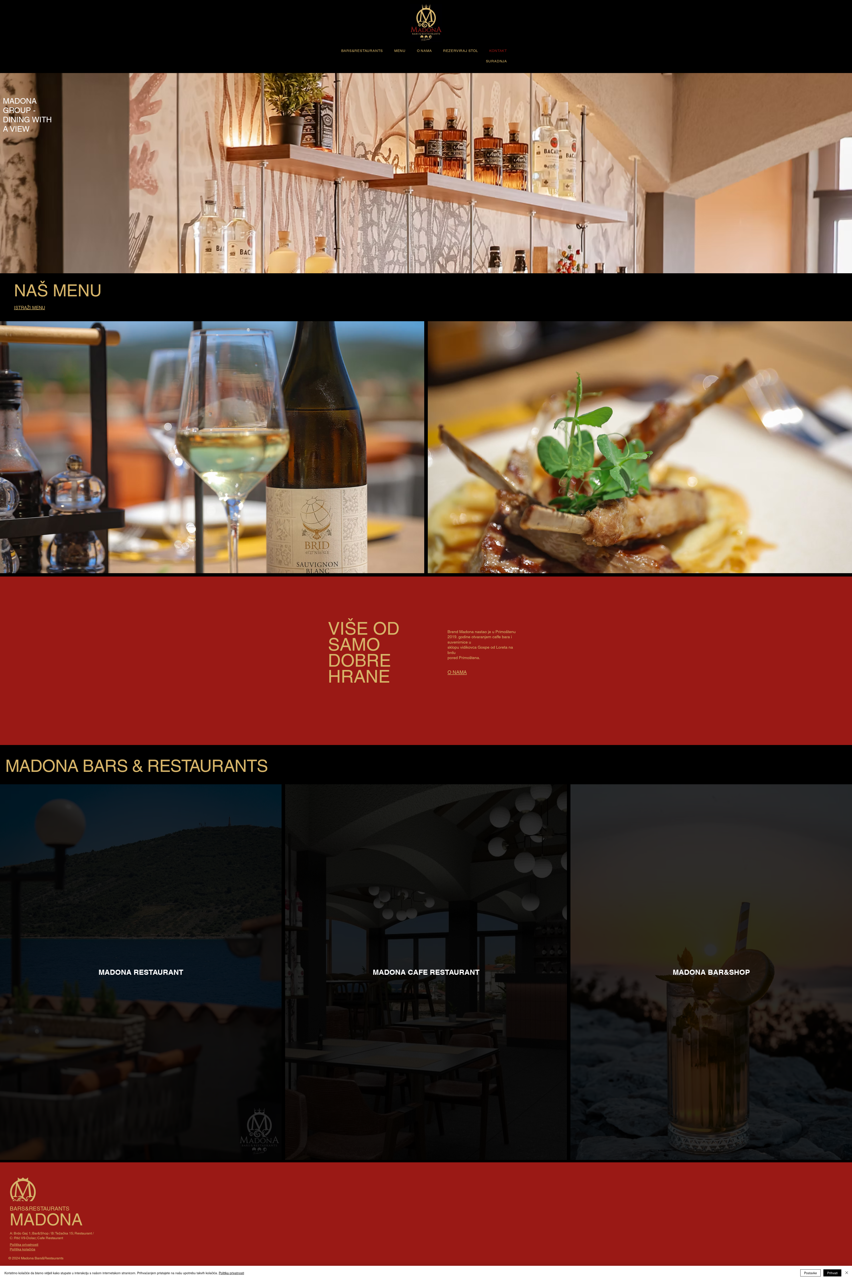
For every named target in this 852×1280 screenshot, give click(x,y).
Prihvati (832, 1273)
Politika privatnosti (231, 1273)
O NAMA (457, 672)
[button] (359, 50)
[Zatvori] (846, 1272)
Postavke (810, 1273)
